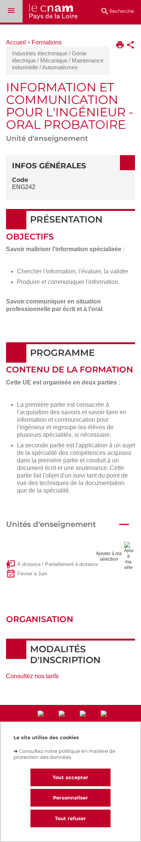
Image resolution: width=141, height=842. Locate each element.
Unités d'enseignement (51, 524)
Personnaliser (70, 798)
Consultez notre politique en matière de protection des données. (64, 754)
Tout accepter (70, 777)
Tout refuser (70, 818)
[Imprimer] (119, 45)
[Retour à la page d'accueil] (50, 12)
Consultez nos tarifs (32, 676)
